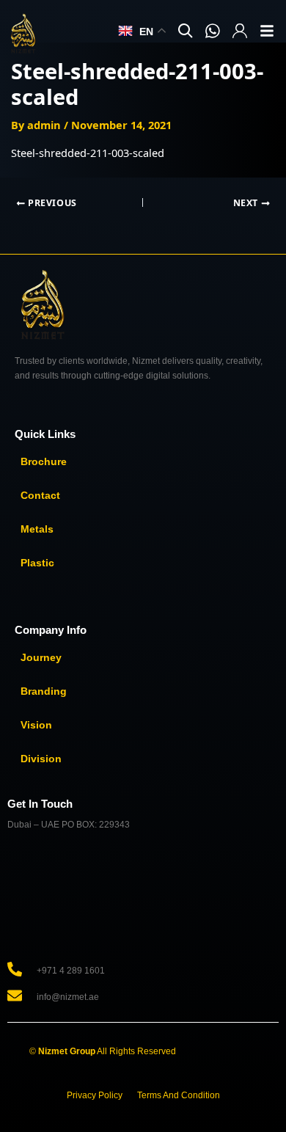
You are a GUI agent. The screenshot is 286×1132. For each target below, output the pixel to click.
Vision (36, 725)
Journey (41, 657)
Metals (37, 529)
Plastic (37, 563)
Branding (44, 691)
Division (41, 758)
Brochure (44, 461)
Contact (40, 495)
